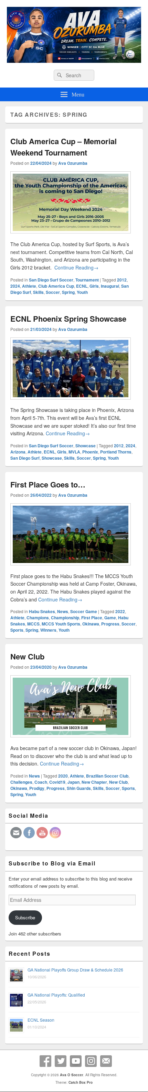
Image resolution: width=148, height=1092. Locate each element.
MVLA (74, 452)
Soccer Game (83, 611)
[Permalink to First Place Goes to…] (70, 568)
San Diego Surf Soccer (51, 280)
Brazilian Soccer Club (107, 776)
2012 (122, 280)
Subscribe (25, 917)
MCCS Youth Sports (61, 624)
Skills (38, 292)
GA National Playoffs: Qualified (56, 995)
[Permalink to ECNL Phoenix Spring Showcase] (70, 402)
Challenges (21, 782)
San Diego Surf (25, 458)
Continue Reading (76, 267)
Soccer (53, 292)
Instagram (91, 1061)
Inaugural (110, 286)
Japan (73, 782)
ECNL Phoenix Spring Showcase (68, 318)
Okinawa (90, 624)
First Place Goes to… (47, 484)
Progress (110, 624)
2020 (63, 776)
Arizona (17, 452)
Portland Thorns (115, 452)
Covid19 (57, 782)
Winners (48, 630)
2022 (120, 611)
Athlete (29, 286)
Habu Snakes (42, 611)
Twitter (60, 1061)
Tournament (87, 280)
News (62, 611)
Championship (65, 617)
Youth (82, 292)
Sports (16, 630)
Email (106, 1061)
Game (110, 617)
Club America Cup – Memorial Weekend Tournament (63, 147)
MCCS (33, 624)
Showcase (85, 445)
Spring (68, 292)
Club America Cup (56, 286)
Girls (94, 286)
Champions (38, 617)
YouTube (76, 1061)
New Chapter (94, 782)
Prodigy (36, 788)
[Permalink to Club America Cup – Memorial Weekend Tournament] (70, 236)
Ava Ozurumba (72, 163)
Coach (40, 782)
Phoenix (90, 452)
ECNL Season (41, 1020)
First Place (91, 617)
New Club (27, 656)
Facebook (45, 1061)
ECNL (81, 286)
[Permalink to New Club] (70, 740)
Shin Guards (79, 788)
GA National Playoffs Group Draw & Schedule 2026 (75, 970)
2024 (15, 286)
